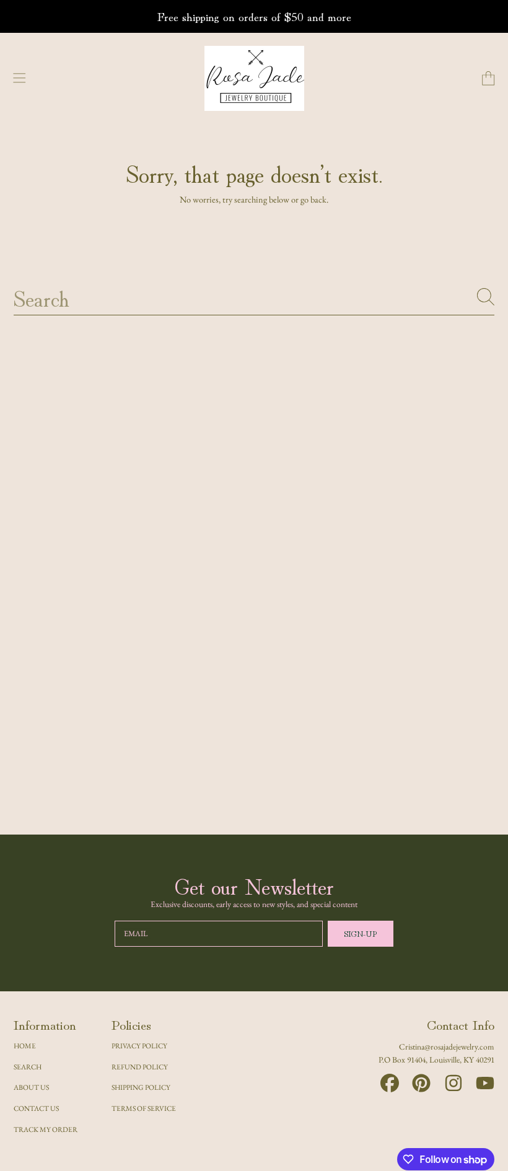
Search (28, 1066)
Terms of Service (144, 1108)
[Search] (486, 296)
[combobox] (254, 296)
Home (25, 1045)
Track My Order (45, 1129)
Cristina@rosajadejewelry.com (446, 1046)
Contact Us (36, 1108)
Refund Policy (140, 1066)
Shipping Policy (141, 1087)
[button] (19, 78)
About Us (31, 1087)
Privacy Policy (139, 1045)
